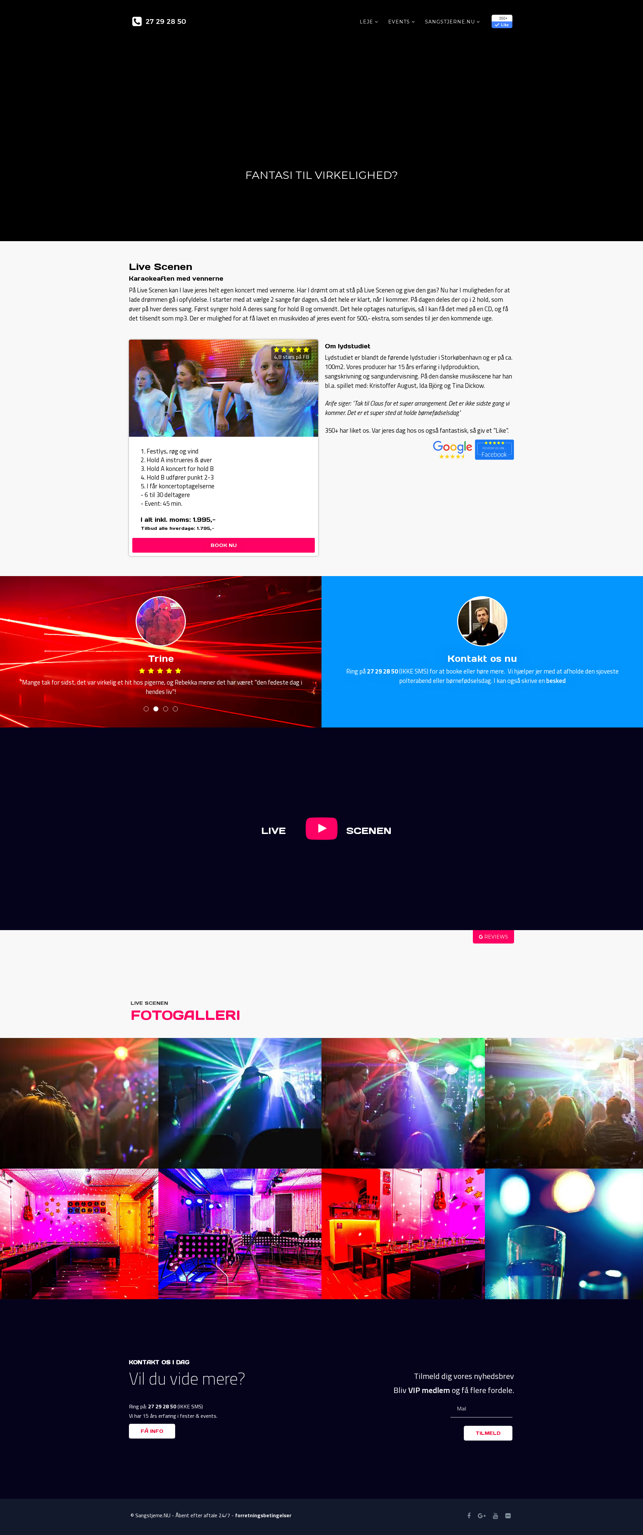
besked (556, 680)
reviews (495, 937)
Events (399, 22)
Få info (152, 1431)
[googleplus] (482, 1515)
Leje (366, 22)
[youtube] (495, 1515)
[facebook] (469, 1515)
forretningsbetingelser (263, 1515)
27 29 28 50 (382, 671)
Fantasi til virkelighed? (321, 175)
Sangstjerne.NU (450, 22)
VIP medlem (429, 1390)
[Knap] (322, 838)
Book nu (224, 545)
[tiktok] (508, 1515)
